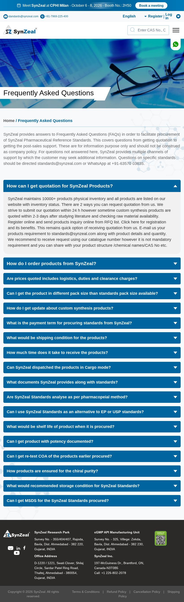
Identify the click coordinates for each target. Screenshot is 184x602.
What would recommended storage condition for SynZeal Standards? (73, 486)
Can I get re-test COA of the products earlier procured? (59, 456)
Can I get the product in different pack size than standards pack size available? (82, 293)
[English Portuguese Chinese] (129, 16)
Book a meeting (151, 5)
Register (155, 16)
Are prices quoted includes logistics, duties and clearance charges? (72, 278)
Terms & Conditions (86, 591)
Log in (168, 16)
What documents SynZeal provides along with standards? (62, 382)
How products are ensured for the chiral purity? (52, 471)
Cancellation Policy (147, 591)
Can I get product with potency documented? (50, 441)
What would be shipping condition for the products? (57, 338)
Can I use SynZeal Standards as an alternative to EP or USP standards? (75, 412)
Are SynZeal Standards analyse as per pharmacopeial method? (67, 397)
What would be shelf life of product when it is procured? (60, 426)
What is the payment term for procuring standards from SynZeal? (69, 323)
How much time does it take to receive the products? (57, 352)
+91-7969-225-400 (56, 16)
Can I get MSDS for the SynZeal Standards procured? (58, 500)
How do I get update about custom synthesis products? (60, 308)
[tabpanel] (92, 5)
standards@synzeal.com (23, 16)
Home (9, 120)
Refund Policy (116, 591)
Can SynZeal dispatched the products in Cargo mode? (59, 367)
